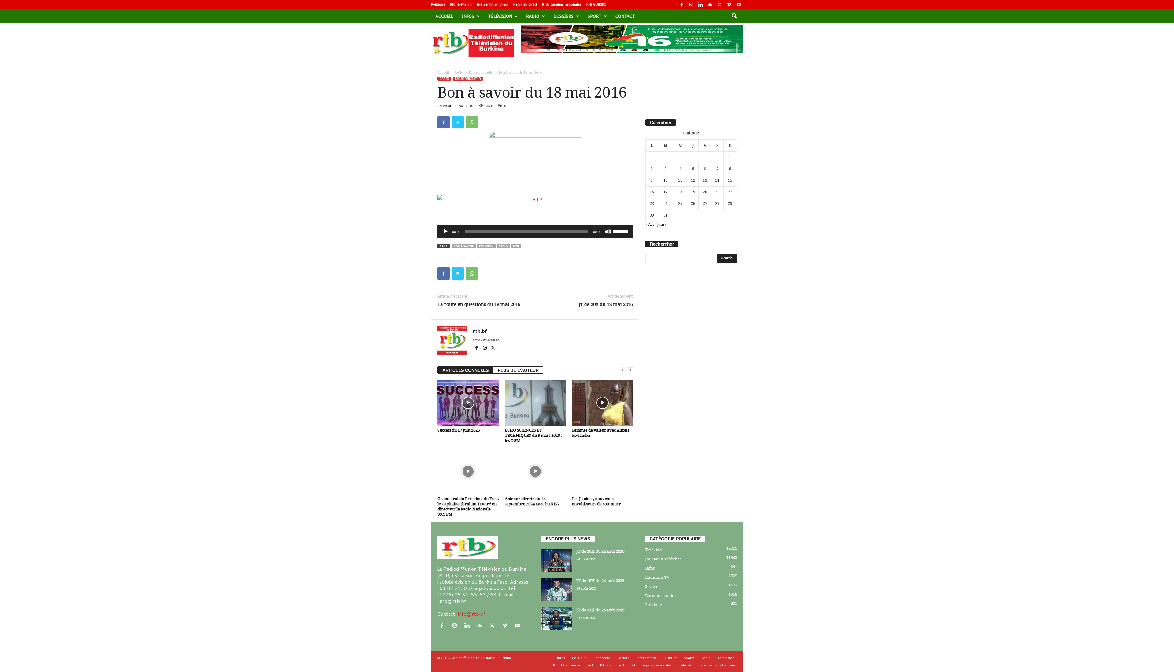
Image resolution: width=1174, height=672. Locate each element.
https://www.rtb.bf (486, 340)
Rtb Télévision (461, 4)
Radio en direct (525, 4)
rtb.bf (447, 106)
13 (705, 180)
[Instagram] (691, 4)
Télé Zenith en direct (492, 4)
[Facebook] (681, 4)
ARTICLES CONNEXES (465, 370)
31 (665, 215)
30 (652, 215)
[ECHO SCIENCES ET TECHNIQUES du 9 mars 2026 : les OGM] (535, 403)
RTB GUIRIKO (596, 4)
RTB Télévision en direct (573, 665)
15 (730, 180)
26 (693, 204)
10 (665, 180)
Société (651, 586)
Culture (671, 657)
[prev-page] (623, 370)
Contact (625, 16)
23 (652, 204)
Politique (438, 4)
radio (503, 246)
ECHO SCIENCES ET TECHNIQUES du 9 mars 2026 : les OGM (533, 435)
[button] (734, 16)
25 (680, 204)
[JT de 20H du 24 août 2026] (556, 560)
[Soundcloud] (710, 4)
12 (693, 180)
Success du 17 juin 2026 (458, 430)
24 (665, 204)
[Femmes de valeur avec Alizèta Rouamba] (602, 403)
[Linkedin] (700, 4)
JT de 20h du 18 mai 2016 (606, 304)
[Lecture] (445, 231)
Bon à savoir (464, 246)
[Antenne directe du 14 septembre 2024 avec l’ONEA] (535, 471)
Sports (689, 657)
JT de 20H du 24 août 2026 (600, 551)
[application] (535, 231)
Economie (602, 657)
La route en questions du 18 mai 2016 (478, 304)
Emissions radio (481, 72)
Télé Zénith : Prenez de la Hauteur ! (708, 665)
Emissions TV (657, 577)
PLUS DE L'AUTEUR (518, 370)
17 (665, 192)
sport (594, 16)
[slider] (621, 230)
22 (730, 192)
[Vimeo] (729, 4)
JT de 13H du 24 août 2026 (600, 610)
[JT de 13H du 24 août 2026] (556, 618)
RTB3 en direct (612, 665)
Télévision (500, 16)
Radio (532, 16)
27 (705, 204)
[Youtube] (738, 4)
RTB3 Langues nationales (561, 4)
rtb (516, 246)
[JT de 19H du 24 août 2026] (556, 589)
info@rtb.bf (471, 613)
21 (717, 192)
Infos (468, 16)
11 (680, 180)
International (647, 657)
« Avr (649, 224)
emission (486, 246)
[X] (719, 4)
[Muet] (608, 231)
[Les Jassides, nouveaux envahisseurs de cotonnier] (602, 471)
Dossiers (563, 16)
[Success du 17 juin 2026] (468, 403)
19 (693, 192)
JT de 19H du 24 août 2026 (600, 580)
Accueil (444, 16)
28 (717, 204)
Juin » (662, 224)
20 (705, 192)
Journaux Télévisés (663, 559)
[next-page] (630, 370)
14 (717, 180)
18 (680, 192)
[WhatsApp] (472, 122)
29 (730, 204)
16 (652, 192)
